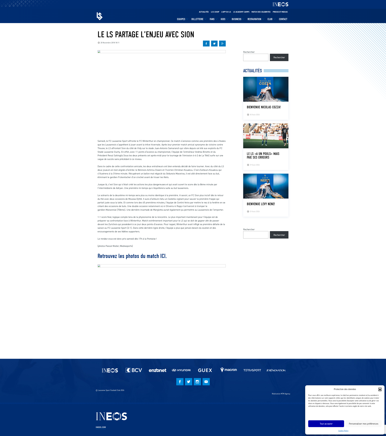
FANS (212, 19)
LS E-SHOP (215, 12)
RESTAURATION (254, 19)
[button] (379, 389)
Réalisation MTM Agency (281, 394)
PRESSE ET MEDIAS (280, 12)
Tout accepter (326, 423)
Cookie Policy (343, 431)
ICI (163, 256)
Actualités (204, 12)
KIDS (223, 19)
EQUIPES (181, 19)
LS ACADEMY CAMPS (241, 12)
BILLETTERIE (197, 19)
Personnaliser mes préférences (363, 423)
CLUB (269, 19)
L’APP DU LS (226, 12)
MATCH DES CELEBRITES (261, 12)
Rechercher (249, 51)
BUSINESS (236, 19)
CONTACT (283, 19)
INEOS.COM (101, 427)
